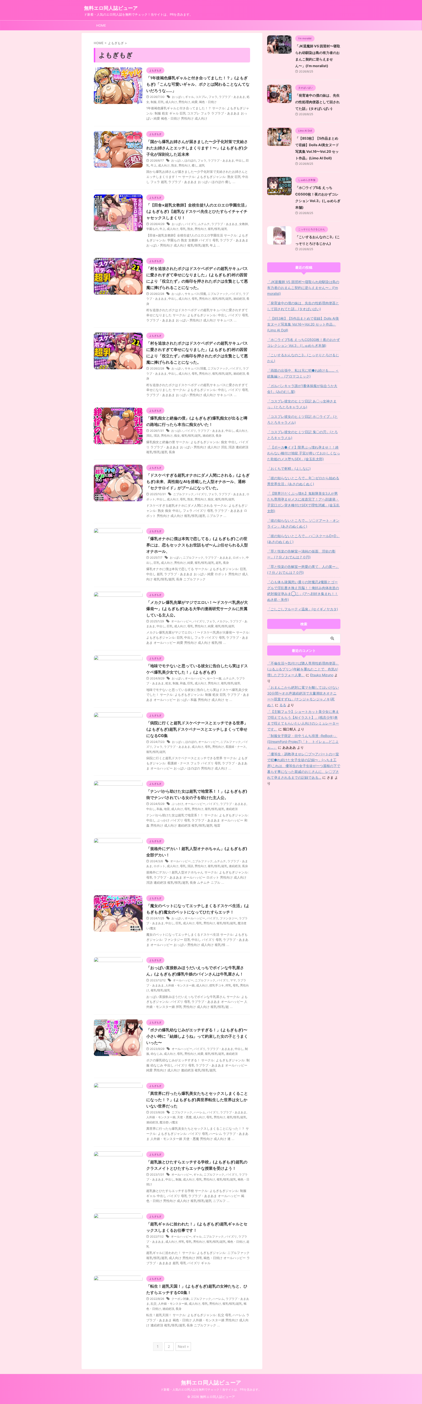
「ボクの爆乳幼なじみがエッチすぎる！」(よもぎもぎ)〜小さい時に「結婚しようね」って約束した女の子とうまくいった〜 (197, 1036)
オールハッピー (181, 621)
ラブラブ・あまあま (232, 97)
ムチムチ (204, 224)
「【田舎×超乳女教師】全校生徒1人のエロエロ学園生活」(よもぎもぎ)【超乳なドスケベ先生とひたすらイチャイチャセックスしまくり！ (197, 211)
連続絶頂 (239, 298)
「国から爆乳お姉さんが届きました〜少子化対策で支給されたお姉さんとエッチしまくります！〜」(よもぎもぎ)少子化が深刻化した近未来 (197, 148)
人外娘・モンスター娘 (180, 985)
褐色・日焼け (208, 102)
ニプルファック (218, 294)
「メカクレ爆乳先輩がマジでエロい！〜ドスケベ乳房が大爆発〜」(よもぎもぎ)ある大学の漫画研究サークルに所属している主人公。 (197, 608)
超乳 (202, 165)
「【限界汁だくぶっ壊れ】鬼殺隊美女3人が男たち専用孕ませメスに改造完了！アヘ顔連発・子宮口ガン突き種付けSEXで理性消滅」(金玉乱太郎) (303, 502)
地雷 (167, 809)
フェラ (213, 97)
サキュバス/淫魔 (195, 294)
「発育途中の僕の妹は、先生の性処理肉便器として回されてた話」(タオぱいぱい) (317, 102)
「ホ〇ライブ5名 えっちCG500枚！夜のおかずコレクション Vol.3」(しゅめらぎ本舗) (303, 343)
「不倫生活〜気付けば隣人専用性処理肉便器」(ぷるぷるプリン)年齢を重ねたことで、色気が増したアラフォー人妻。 (303, 669)
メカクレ (222, 621)
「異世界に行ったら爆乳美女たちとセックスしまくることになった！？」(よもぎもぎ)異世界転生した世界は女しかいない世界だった (197, 1099)
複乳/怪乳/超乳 (217, 229)
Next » (183, 1346)
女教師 (243, 224)
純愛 (195, 102)
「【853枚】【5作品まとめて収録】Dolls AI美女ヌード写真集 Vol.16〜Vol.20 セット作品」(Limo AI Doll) (303, 324)
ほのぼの (190, 160)
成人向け (171, 102)
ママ (233, 980)
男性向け (184, 102)
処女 (168, 683)
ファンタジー (228, 918)
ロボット (238, 557)
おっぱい (178, 97)
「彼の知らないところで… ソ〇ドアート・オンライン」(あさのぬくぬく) (303, 523)
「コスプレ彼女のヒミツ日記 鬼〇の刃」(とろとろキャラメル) (302, 435)
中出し (240, 160)
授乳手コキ (216, 985)
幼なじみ (156, 1054)
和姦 (183, 683)
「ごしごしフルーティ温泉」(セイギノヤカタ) (302, 609)
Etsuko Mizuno (321, 675)
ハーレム (199, 1112)
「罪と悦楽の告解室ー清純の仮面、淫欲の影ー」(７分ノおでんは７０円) (301, 554)
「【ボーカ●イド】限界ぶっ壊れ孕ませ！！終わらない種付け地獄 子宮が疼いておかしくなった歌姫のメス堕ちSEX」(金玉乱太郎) (303, 453)
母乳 (183, 229)
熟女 (174, 165)
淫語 (156, 435)
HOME (101, 25)
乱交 (154, 1303)
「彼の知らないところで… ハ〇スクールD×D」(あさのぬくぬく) (303, 539)
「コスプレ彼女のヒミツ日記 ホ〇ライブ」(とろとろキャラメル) (302, 419)
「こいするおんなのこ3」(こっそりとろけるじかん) (303, 358)
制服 (154, 102)
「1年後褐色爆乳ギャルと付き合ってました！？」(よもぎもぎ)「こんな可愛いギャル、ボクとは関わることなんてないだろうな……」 (198, 84)
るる (282, 705)
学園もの (152, 229)
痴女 (177, 435)
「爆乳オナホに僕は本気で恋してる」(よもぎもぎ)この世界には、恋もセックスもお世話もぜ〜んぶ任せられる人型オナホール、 (197, 545)
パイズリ (191, 224)
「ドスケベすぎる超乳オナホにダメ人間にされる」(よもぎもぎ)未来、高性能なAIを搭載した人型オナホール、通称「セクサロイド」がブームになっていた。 (198, 481)
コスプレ (201, 97)
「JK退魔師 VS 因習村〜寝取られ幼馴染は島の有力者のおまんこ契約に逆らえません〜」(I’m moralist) (303, 288)
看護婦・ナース (235, 746)
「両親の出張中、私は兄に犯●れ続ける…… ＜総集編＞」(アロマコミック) (303, 373)
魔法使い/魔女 (168, 1122)
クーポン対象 (180, 1299)
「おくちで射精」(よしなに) (289, 468)
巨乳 (161, 102)
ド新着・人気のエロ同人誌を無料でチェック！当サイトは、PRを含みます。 (211, 1389)
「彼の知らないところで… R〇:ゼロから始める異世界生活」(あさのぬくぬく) (303, 481)
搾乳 (228, 985)
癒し (195, 165)
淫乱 (149, 435)
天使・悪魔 (184, 1117)
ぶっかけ (177, 804)
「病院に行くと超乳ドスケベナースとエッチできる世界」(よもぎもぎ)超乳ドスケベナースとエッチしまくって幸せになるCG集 (197, 729)
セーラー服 (214, 678)
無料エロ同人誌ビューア (111, 8)
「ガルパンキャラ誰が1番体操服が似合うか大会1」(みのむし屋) (302, 389)
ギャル (189, 97)
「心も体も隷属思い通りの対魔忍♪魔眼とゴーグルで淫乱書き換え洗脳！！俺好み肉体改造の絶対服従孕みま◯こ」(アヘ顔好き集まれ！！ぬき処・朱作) (303, 591)
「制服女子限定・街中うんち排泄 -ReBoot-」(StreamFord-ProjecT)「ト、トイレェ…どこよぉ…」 (303, 741)
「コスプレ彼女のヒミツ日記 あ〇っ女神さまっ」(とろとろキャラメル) (302, 404)
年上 (154, 165)
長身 (219, 435)
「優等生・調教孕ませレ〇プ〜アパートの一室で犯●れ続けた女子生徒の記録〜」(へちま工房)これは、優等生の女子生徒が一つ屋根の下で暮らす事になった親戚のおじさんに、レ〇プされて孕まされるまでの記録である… (303, 765)
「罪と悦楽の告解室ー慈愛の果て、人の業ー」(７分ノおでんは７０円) (303, 569)
